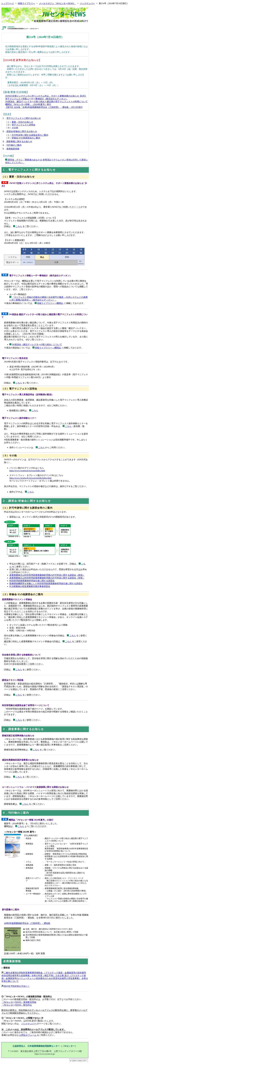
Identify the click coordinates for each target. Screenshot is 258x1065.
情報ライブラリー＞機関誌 (50, 303)
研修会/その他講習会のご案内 (26, 138)
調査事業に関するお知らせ (19, 141)
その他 (15, 128)
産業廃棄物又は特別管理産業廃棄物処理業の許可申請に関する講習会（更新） (47, 578)
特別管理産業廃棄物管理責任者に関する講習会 (32, 581)
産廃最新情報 (12, 149)
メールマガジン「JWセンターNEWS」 (57, 3)
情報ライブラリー (26, 3)
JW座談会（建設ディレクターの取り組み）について (37, 344)
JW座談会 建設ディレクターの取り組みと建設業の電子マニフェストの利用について (46, 101)
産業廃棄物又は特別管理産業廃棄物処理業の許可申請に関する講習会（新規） (47, 575)
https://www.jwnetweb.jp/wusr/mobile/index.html (30, 478)
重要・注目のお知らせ (22, 122)
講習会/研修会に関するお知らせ (21, 131)
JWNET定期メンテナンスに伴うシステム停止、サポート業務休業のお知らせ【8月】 (46, 96)
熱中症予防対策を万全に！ (16, 986)
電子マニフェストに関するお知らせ (23, 118)
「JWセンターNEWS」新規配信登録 (18, 1002)
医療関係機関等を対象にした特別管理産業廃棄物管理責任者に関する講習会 (46, 583)
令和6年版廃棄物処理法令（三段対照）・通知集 (27, 923)
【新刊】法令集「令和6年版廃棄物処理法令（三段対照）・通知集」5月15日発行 (44, 107)
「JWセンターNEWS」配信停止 (16, 1005)
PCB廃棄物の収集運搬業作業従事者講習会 (29, 586)
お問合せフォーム (28, 1035)
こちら (19, 226)
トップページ (7, 3)
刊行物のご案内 (14, 145)
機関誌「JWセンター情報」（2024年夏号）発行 (28, 104)
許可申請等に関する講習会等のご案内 (30, 135)
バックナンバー (87, 3)
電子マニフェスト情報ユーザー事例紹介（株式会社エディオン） (36, 99)
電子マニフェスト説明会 (23, 125)
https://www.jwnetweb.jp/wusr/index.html (27, 470)
